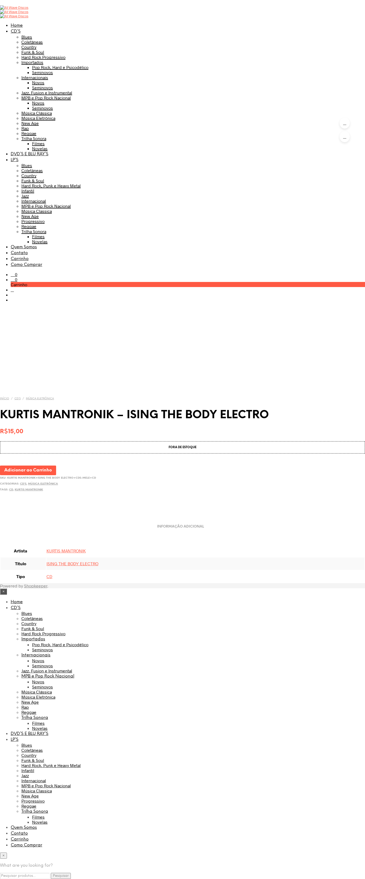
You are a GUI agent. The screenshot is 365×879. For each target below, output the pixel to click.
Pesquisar (61, 876)
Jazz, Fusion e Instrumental (46, 92)
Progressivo (33, 221)
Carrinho (20, 259)
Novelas (40, 148)
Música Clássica (36, 112)
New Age (30, 123)
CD (11, 489)
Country (28, 46)
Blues (26, 36)
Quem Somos (24, 247)
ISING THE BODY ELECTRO (72, 563)
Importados (32, 62)
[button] (14, 274)
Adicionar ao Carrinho (28, 470)
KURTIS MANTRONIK (29, 489)
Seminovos (42, 72)
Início (4, 398)
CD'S (17, 398)
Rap (25, 128)
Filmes (38, 143)
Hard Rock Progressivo (43, 57)
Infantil (27, 190)
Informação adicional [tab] (180, 526)
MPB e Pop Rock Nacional (46, 97)
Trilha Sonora (33, 138)
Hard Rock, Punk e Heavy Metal (51, 185)
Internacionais (34, 77)
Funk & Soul (32, 52)
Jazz (25, 195)
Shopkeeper (35, 585)
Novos (38, 82)
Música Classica (36, 211)
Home (17, 25)
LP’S (14, 160)
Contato (19, 253)
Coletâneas (32, 41)
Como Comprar (26, 264)
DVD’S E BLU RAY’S (29, 154)
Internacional (33, 200)
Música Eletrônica (38, 118)
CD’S (16, 31)
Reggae (28, 133)
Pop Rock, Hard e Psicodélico (60, 67)
